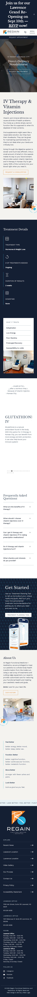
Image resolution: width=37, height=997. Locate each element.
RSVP (13, 26)
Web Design (11, 992)
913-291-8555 (7, 910)
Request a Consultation (15, 172)
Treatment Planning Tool (18, 615)
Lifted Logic (26, 992)
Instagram (10, 971)
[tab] (13, 470)
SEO (18, 992)
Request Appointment (18, 37)
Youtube (9, 974)
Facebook (9, 978)
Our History (10, 692)
